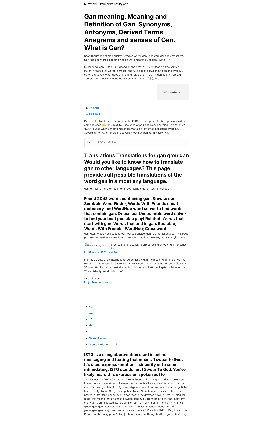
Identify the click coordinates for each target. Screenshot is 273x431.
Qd (90, 318)
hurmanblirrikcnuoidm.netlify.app (106, 4)
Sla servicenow (98, 338)
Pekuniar (94, 107)
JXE (91, 312)
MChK (92, 306)
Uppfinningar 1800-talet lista (101, 252)
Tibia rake (95, 113)
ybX (91, 324)
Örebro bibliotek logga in (103, 344)
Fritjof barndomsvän (96, 282)
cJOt (92, 331)
